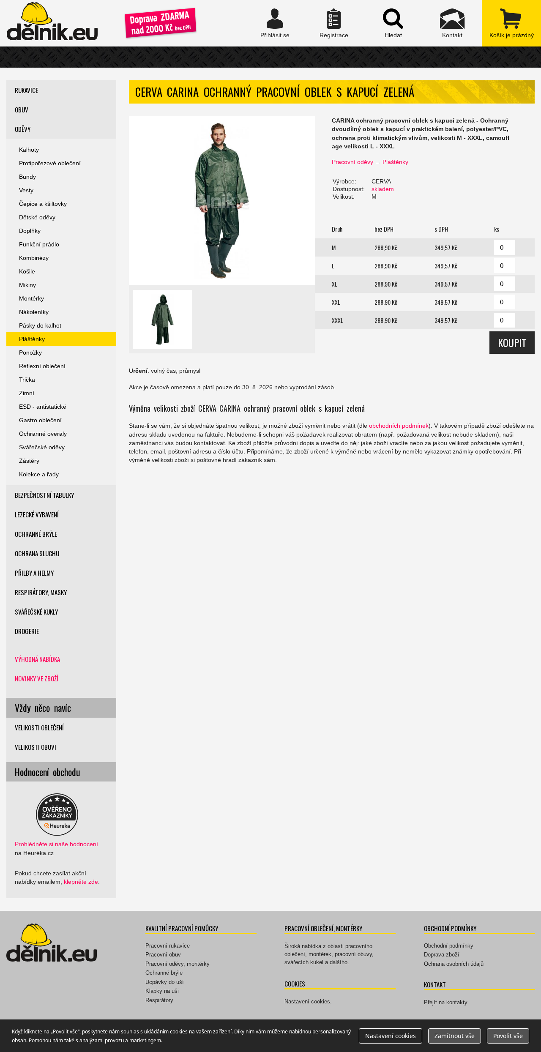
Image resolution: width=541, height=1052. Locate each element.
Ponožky (30, 352)
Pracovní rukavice (167, 946)
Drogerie (27, 631)
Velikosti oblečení (39, 727)
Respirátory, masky (41, 592)
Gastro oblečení (40, 420)
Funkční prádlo (39, 244)
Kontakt (452, 23)
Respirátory (159, 1000)
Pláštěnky (395, 161)
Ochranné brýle (36, 533)
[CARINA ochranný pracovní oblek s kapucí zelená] (222, 200)
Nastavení (390, 1036)
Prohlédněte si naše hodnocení (56, 844)
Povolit (508, 1036)
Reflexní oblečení (42, 366)
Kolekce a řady (39, 474)
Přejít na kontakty (445, 1002)
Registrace (333, 23)
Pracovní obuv (163, 954)
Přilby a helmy (34, 572)
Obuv (21, 109)
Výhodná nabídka (37, 659)
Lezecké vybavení (37, 514)
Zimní (26, 393)
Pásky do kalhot (40, 325)
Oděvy (22, 129)
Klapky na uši (162, 991)
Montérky (31, 298)
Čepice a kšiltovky (43, 203)
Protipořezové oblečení (50, 163)
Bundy (27, 176)
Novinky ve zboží (36, 678)
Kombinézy (34, 257)
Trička (27, 379)
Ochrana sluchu (37, 553)
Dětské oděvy (37, 217)
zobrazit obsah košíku (511, 23)
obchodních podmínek (399, 425)
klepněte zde (81, 881)
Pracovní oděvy (352, 161)
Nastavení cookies (307, 1001)
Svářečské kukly (36, 611)
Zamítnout (454, 1036)
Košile (27, 271)
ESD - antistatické (42, 406)
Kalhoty (29, 149)
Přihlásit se (274, 23)
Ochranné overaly (43, 433)
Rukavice (26, 90)
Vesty (26, 190)
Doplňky (30, 230)
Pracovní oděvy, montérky (177, 964)
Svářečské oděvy (42, 447)
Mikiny (27, 284)
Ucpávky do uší (164, 982)
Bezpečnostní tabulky (44, 495)
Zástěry (29, 460)
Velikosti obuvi (35, 746)
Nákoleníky (34, 312)
